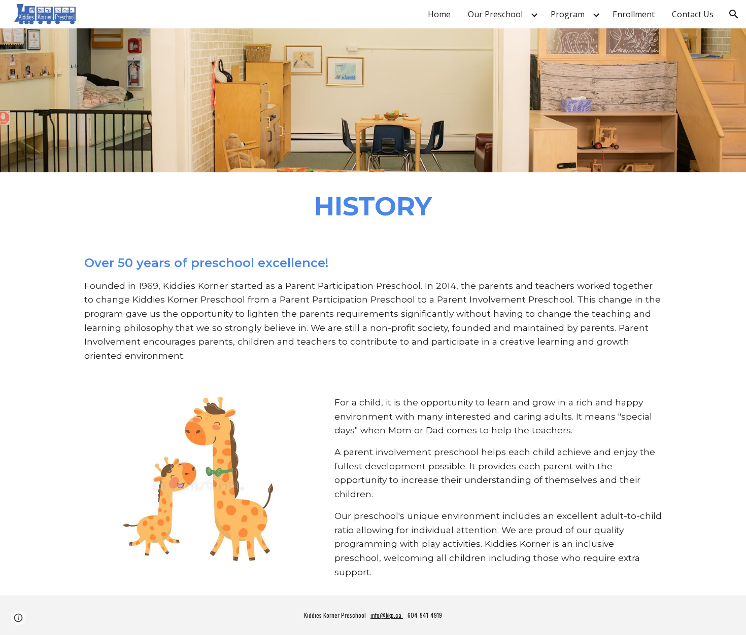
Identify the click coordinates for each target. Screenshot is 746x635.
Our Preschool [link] (495, 14)
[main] (373, 205)
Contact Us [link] (693, 14)
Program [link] (568, 14)
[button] (734, 14)
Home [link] (439, 14)
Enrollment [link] (634, 14)
